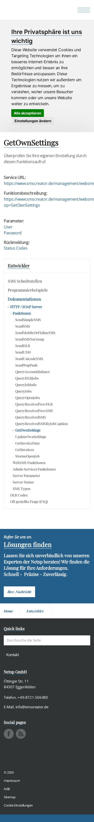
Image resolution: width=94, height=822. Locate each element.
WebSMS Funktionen (29, 462)
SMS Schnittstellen (25, 281)
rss (21, 734)
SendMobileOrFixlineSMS (35, 332)
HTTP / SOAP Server (26, 306)
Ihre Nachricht (19, 591)
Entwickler (19, 266)
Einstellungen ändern (33, 121)
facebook (9, 734)
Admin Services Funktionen (34, 469)
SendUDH (23, 352)
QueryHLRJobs (27, 378)
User (8, 227)
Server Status (23, 482)
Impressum (12, 780)
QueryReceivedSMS (30, 417)
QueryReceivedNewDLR (34, 404)
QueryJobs (23, 391)
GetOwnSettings (27, 430)
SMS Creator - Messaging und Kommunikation (28, 11)
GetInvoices (24, 449)
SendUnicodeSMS (29, 358)
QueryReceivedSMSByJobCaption (41, 423)
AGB (7, 789)
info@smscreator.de (32, 706)
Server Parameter (26, 475)
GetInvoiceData (27, 443)
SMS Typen (21, 488)
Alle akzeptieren (27, 113)
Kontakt (12, 655)
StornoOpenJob (27, 456)
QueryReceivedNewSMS (34, 410)
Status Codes (15, 248)
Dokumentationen (24, 299)
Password (13, 233)
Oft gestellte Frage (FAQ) (29, 501)
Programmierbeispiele (28, 290)
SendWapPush (26, 365)
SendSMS (22, 326)
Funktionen (22, 313)
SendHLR (22, 345)
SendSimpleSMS (28, 319)
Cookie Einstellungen (18, 805)
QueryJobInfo (26, 384)
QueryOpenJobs (27, 397)
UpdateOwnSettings (30, 436)
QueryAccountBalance (32, 371)
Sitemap (9, 797)
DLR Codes (19, 495)
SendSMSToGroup (29, 339)
